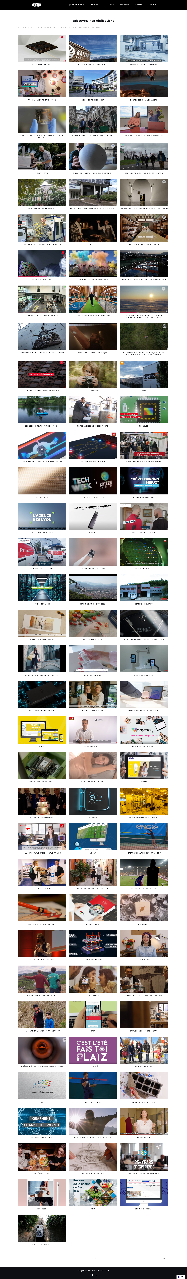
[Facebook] (90, 1275)
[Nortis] (42, 730)
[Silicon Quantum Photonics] (93, 445)
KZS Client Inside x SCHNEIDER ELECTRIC (144, 173)
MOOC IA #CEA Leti (92, 746)
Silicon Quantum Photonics (93, 461)
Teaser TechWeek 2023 (144, 497)
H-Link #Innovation (143, 675)
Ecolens (93, 817)
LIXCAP (93, 853)
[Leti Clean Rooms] (144, 552)
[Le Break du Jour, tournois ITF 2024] (93, 299)
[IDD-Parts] (144, 374)
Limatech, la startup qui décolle (42, 315)
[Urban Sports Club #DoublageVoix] (42, 658)
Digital (31, 28)
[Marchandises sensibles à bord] (93, 409)
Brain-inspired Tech (93, 960)
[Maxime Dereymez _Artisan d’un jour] (144, 979)
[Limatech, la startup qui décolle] (42, 299)
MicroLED (143, 426)
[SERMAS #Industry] (144, 587)
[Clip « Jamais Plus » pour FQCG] (93, 336)
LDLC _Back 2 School (42, 889)
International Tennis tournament (144, 853)
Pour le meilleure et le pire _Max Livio (93, 1138)
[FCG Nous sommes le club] (144, 872)
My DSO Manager (42, 604)
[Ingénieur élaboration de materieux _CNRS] (42, 1050)
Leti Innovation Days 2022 (92, 604)
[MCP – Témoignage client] (144, 516)
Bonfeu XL (93, 244)
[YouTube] (93, 1275)
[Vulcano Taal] (42, 156)
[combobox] (181, 1277)
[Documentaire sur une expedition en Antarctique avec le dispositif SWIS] (144, 299)
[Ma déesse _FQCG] (42, 1157)
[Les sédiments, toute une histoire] (42, 409)
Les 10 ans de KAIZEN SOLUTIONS (93, 280)
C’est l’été (93, 1066)
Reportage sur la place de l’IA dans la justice (41, 353)
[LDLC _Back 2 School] (42, 872)
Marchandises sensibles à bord (92, 426)
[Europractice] (144, 1121)
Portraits (62, 28)
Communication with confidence (143, 1173)
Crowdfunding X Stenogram (144, 1031)
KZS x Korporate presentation (92, 64)
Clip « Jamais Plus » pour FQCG (92, 353)
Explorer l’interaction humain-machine (93, 173)
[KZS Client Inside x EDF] (93, 83)
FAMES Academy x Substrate (143, 64)
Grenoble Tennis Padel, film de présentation (144, 280)
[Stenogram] (144, 908)
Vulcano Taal (41, 173)
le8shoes (41, 1209)
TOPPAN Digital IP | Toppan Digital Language (93, 136)
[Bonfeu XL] (93, 228)
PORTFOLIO (124, 5)
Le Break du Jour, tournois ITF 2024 (93, 315)
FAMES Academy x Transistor (42, 100)
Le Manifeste (92, 390)
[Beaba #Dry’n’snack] (93, 623)
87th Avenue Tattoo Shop (93, 1173)
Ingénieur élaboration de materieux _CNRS (42, 1066)
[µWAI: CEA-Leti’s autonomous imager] (144, 445)
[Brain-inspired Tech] (93, 943)
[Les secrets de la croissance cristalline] (42, 228)
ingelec (144, 782)
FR (182, 1277)
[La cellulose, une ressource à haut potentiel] (93, 192)
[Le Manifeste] (93, 374)
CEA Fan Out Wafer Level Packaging (42, 390)
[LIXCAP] (93, 836)
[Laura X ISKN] (144, 943)
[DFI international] (144, 1192)
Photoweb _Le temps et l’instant (93, 889)
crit (93, 1031)
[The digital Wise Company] (93, 552)
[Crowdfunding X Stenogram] (144, 1014)
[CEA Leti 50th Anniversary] (42, 801)
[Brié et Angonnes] (144, 1050)
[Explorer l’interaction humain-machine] (93, 156)
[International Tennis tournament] (144, 836)
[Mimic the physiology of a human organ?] (42, 445)
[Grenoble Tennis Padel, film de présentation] (144, 263)
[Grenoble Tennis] (93, 1085)
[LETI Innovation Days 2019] (42, 943)
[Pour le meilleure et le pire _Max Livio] (93, 1121)
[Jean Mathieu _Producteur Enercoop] (42, 1014)
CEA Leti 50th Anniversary (42, 817)
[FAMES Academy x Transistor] (42, 83)
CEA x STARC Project (41, 64)
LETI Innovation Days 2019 (41, 960)
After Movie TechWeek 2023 (93, 497)
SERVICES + (139, 5)
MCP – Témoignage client (144, 533)
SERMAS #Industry (144, 604)
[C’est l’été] (93, 1050)
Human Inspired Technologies (143, 817)
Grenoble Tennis (93, 1102)
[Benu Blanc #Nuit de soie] (93, 765)
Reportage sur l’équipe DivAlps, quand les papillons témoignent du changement (143, 354)
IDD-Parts (143, 390)
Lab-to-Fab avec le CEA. (42, 280)
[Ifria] (93, 1192)
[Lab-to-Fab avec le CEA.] (42, 263)
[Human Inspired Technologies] (144, 801)
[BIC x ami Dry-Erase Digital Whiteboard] (144, 119)
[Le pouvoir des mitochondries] (144, 228)
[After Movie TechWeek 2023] (93, 480)
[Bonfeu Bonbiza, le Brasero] (144, 83)
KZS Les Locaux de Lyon (42, 533)
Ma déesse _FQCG (42, 1173)
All (19, 28)
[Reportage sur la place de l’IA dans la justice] (42, 336)
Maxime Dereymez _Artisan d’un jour (143, 995)
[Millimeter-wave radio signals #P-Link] (42, 836)
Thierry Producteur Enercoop (42, 995)
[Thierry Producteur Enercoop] (42, 979)
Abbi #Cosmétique (92, 675)
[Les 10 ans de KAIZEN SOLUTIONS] (93, 263)
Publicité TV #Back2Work (42, 639)
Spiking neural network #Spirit (143, 711)
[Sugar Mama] (93, 979)
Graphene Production (41, 1138)
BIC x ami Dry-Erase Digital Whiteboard (144, 136)
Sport (98, 28)
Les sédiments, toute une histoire (42, 426)
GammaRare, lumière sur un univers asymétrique (144, 209)
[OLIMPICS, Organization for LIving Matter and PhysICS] (42, 119)
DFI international (143, 1209)
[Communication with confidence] (144, 1157)
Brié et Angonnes (143, 1066)
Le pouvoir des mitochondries (144, 244)
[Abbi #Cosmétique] (93, 658)
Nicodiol (93, 533)
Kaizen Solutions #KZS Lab (42, 782)
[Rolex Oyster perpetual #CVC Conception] (144, 623)
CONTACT (153, 5)
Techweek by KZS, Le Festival (42, 209)
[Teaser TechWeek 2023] (144, 480)
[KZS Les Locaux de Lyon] (42, 516)
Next (165, 1258)
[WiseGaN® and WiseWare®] (42, 694)
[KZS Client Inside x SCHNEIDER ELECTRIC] (144, 156)
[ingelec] (144, 765)
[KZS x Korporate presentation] (93, 48)
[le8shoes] (42, 1192)
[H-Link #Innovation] (144, 658)
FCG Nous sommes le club (143, 889)
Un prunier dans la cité (143, 1102)
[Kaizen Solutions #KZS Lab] (42, 765)
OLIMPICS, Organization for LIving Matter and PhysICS (41, 137)
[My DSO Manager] (42, 587)
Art (24, 28)
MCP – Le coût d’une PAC (41, 568)
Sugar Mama (93, 995)
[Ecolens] (93, 801)
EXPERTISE (94, 5)
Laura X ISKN (144, 960)
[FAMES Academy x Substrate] (144, 48)
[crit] (93, 1014)
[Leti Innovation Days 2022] (93, 587)
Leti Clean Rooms (143, 568)
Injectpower (42, 497)
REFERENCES (109, 5)
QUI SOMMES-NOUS (76, 5)
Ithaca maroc (92, 924)
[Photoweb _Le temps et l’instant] (93, 872)
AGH (42, 1102)
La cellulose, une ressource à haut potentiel (92, 209)
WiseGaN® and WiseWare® (41, 711)
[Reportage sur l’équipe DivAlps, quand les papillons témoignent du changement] (144, 336)
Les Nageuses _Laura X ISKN (41, 924)
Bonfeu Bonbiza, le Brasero (143, 100)
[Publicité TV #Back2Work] (42, 623)
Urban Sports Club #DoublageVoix (42, 675)
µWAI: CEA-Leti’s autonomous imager (143, 461)
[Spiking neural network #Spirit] (144, 694)
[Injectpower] (42, 480)
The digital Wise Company (93, 568)
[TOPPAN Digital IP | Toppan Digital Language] (93, 119)
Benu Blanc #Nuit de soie (93, 782)
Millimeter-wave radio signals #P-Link (42, 853)
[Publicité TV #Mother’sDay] (93, 694)
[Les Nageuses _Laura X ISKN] (42, 908)
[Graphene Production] (42, 1121)
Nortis (42, 746)
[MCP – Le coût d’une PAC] (42, 552)
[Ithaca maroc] (93, 908)
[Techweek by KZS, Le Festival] (42, 192)
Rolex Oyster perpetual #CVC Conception (144, 639)
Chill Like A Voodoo (41, 1244)
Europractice (143, 1138)
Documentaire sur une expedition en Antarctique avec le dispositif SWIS (144, 316)
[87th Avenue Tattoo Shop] (93, 1157)
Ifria (92, 1209)
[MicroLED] (144, 409)
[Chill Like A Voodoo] (42, 1228)
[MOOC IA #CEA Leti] (93, 730)
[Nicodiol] (93, 516)
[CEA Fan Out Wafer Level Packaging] (42, 374)
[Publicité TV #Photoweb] (144, 730)
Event (39, 28)
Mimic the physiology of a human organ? (42, 461)
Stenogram (143, 924)
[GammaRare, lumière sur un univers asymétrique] (144, 192)
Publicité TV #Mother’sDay (93, 711)
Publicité (73, 28)
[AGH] (42, 1085)
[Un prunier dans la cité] (144, 1085)
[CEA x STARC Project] (42, 48)
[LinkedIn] (96, 1275)
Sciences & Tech (86, 28)
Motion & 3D (49, 28)
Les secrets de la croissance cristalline (42, 244)
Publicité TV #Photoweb (143, 746)
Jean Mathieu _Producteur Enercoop (42, 1031)
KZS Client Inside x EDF (92, 100)
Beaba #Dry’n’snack (92, 639)
